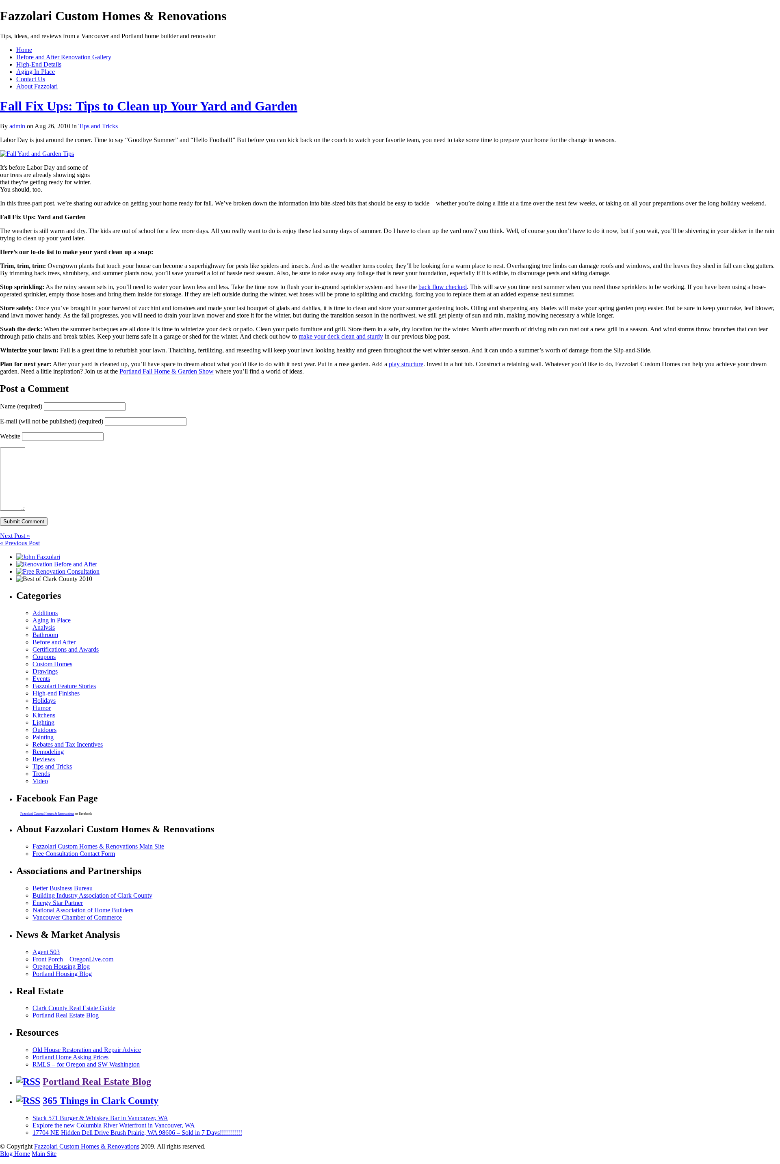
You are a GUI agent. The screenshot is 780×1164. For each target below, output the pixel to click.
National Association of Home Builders (82, 910)
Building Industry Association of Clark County (92, 895)
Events (41, 678)
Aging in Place (51, 620)
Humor (41, 707)
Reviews (43, 759)
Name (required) (21, 406)
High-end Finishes (56, 693)
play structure (406, 364)
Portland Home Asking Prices (70, 1057)
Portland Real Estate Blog (65, 1015)
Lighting (43, 722)
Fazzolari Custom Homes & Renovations (47, 814)
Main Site (44, 1153)
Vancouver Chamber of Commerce (77, 917)
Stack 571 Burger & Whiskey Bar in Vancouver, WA (100, 1117)
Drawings (45, 671)
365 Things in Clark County (100, 1100)
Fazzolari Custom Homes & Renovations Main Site (98, 846)
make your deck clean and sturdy (341, 336)
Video (40, 780)
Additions (45, 612)
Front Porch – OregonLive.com (72, 959)
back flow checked (442, 286)
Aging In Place (35, 71)
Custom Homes (52, 664)
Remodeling (48, 751)
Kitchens (43, 715)
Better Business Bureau (62, 888)
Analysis (43, 627)
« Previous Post (20, 543)
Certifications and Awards (65, 649)
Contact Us (30, 79)
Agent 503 (46, 951)
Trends (41, 773)
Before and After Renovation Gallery (63, 57)
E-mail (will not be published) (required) (51, 421)
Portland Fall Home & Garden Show (166, 371)
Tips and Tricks (98, 126)
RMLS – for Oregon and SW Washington (86, 1064)
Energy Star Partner (57, 902)
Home (24, 49)
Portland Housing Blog (62, 973)
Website (10, 436)
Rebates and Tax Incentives (67, 744)
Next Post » (15, 535)
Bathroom (45, 634)
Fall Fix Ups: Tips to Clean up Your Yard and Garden (148, 106)
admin (17, 126)
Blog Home (15, 1153)
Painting (43, 737)
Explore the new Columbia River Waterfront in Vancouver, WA (113, 1125)
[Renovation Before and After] (56, 564)
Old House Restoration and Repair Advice (86, 1049)
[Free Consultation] (58, 571)
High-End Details (38, 64)
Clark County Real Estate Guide (73, 1007)
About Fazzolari (37, 86)
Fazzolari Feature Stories (64, 685)
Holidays (44, 700)
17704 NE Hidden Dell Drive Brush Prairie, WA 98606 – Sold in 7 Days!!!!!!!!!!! (137, 1132)
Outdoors (44, 729)
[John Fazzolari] (38, 556)
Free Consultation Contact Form (73, 853)
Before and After (54, 642)
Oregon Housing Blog (61, 966)
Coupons (44, 656)
